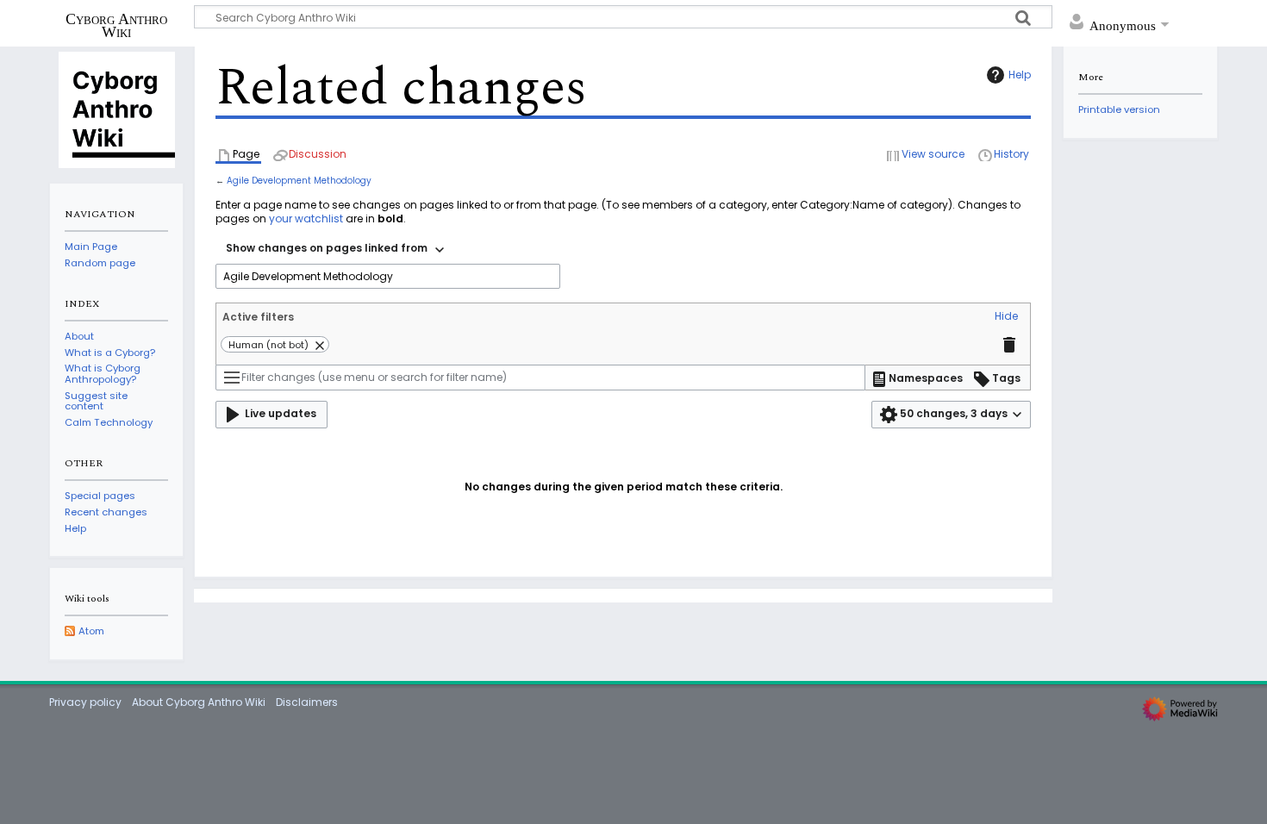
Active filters (258, 316)
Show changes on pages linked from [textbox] (327, 247)
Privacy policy (85, 702)
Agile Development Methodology (299, 180)
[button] (1006, 317)
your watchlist (306, 218)
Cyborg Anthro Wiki (116, 25)
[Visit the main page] (116, 108)
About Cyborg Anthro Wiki (198, 702)
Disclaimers (307, 702)
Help (1019, 74)
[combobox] (334, 250)
